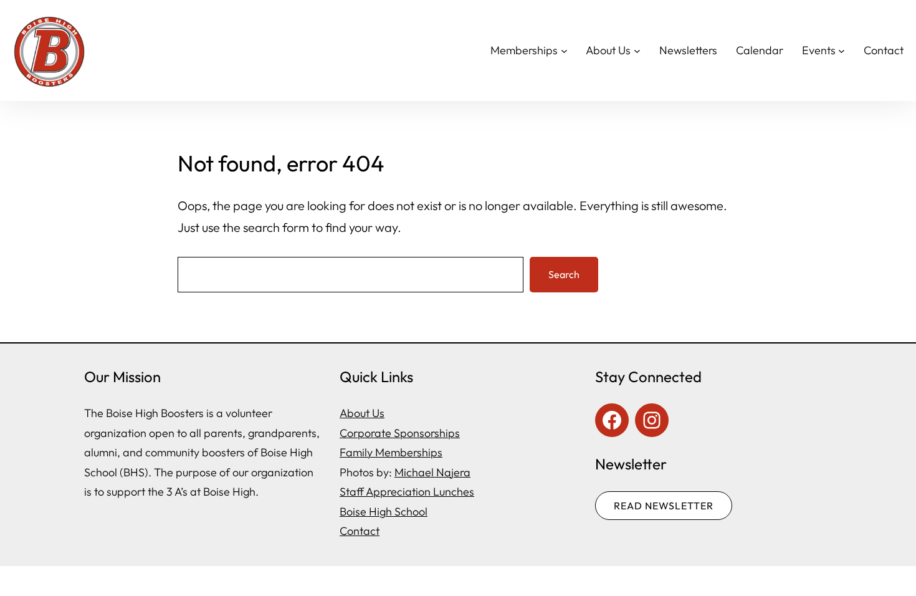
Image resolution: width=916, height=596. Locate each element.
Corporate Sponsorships (400, 433)
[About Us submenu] (637, 50)
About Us (362, 413)
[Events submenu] (841, 50)
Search (564, 274)
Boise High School (383, 511)
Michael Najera (432, 472)
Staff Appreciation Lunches (407, 491)
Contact (359, 531)
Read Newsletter (663, 505)
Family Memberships (391, 452)
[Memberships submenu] (564, 50)
